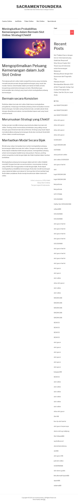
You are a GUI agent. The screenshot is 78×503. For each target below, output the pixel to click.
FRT (44, 499)
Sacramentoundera (39, 6)
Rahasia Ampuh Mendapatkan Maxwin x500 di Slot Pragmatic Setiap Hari (64, 84)
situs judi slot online (60, 155)
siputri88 (57, 481)
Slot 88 (56, 416)
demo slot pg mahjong (61, 431)
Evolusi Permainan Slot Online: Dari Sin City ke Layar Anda (63, 92)
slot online (57, 278)
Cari (55, 28)
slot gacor (57, 268)
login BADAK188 (60, 145)
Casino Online (7, 21)
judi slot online (58, 461)
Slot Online (40, 21)
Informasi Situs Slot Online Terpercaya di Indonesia (40, 182)
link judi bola (58, 184)
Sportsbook (52, 21)
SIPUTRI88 (58, 194)
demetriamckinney (60, 446)
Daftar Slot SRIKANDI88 (62, 204)
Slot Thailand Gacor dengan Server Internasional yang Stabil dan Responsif (63, 57)
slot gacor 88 (58, 456)
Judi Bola (18, 21)
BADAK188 (58, 298)
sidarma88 (57, 485)
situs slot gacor (59, 120)
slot (55, 169)
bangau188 (58, 372)
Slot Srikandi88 (59, 436)
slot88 (56, 451)
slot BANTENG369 (60, 105)
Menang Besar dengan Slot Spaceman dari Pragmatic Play (63, 76)
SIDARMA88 (58, 466)
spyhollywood (58, 441)
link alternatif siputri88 (61, 476)
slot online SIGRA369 (61, 160)
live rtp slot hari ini (60, 421)
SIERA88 (57, 150)
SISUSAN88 (58, 199)
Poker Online (29, 21)
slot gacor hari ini (59, 165)
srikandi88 (57, 209)
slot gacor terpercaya (61, 426)
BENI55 (57, 323)
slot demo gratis (59, 471)
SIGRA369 (58, 140)
